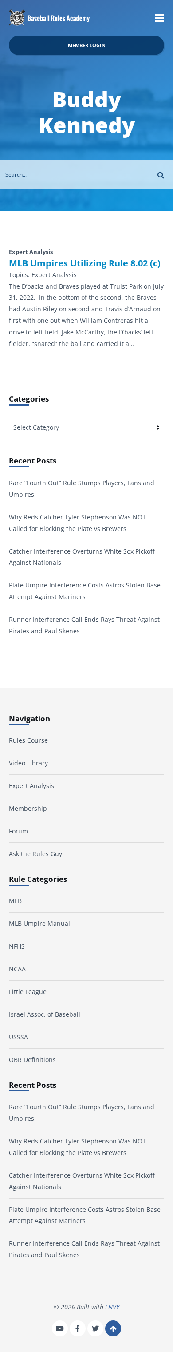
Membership (28, 808)
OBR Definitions (32, 1059)
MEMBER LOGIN (87, 45)
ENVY (112, 1307)
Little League (28, 991)
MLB (15, 901)
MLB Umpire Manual (39, 923)
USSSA (18, 1037)
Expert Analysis (31, 785)
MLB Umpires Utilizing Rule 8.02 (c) (85, 263)
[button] (159, 18)
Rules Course (28, 740)
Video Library (28, 763)
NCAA (17, 969)
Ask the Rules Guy (35, 853)
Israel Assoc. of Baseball (44, 1014)
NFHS (17, 946)
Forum (18, 831)
